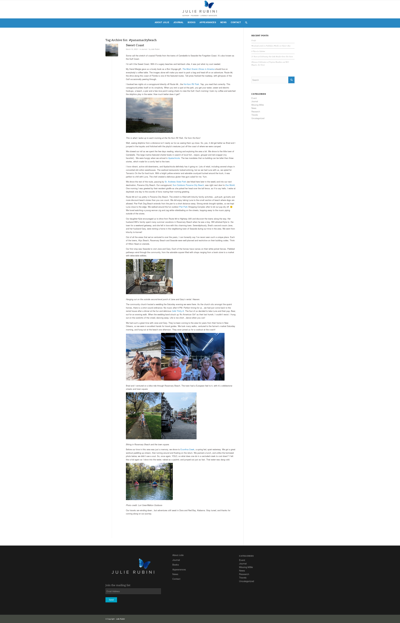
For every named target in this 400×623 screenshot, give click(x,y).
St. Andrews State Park (175, 181)
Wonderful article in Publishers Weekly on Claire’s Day (271, 46)
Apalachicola (174, 158)
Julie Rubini (155, 49)
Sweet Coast (135, 45)
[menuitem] (162, 22)
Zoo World (230, 185)
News (253, 108)
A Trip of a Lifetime (258, 51)
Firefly (253, 40)
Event (254, 98)
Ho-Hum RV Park (191, 84)
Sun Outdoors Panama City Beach (188, 185)
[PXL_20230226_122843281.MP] (111, 50)
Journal (144, 49)
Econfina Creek (187, 449)
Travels (254, 114)
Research (255, 111)
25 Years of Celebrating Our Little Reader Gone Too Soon (272, 56)
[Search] (245, 22)
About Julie (178, 555)
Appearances (179, 569)
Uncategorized (257, 118)
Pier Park (183, 206)
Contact (176, 578)
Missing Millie (257, 104)
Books (175, 564)
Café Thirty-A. (178, 310)
